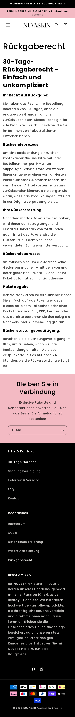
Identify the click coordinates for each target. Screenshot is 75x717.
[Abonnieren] (62, 430)
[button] (8, 25)
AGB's (12, 533)
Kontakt (14, 498)
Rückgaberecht (20, 560)
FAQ (11, 489)
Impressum (16, 524)
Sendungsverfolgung (24, 471)
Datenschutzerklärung (25, 542)
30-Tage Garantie (22, 462)
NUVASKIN (29, 708)
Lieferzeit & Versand (23, 480)
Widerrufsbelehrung (23, 551)
